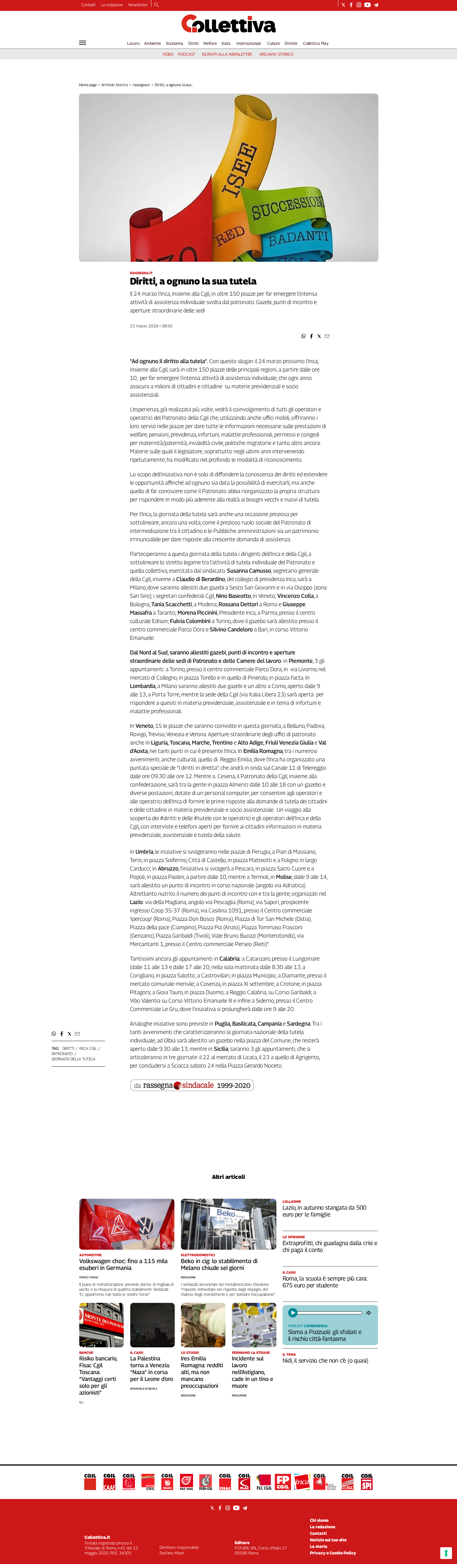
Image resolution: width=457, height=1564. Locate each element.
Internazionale (249, 43)
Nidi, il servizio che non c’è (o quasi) (326, 1360)
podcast (186, 54)
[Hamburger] (82, 42)
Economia (174, 43)
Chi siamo (319, 1520)
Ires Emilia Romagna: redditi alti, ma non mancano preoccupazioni (202, 1372)
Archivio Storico (114, 84)
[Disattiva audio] (369, 1313)
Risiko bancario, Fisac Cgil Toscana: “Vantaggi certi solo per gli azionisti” (98, 1375)
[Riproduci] (293, 1312)
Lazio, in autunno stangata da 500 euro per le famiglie (325, 1211)
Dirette (291, 43)
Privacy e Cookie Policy (333, 1552)
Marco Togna (88, 1277)
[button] (303, 336)
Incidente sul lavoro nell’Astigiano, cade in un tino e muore (252, 1372)
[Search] (156, 5)
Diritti (193, 43)
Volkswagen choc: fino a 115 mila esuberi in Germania (123, 1264)
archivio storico (276, 54)
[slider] (329, 1312)
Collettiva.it (97, 1537)
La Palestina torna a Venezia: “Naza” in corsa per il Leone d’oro (151, 1368)
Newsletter (138, 4)
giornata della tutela (73, 1058)
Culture (273, 43)
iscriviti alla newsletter (227, 54)
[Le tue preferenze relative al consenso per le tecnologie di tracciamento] (446, 1553)
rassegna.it (141, 84)
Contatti (88, 4)
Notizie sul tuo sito (328, 1539)
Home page (88, 84)
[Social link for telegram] (376, 4)
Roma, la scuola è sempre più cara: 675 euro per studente (325, 1282)
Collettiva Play (316, 43)
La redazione (112, 4)
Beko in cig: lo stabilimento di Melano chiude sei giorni (219, 1264)
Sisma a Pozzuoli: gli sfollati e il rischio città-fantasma (325, 1335)
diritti (68, 1048)
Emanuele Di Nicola (143, 1388)
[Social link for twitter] (343, 4)
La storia (318, 1546)
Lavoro (133, 43)
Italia (226, 43)
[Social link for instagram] (359, 4)
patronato (62, 1053)
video (168, 54)
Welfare (210, 43)
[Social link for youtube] (367, 4)
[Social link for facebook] (351, 4)
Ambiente (152, 43)
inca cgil (88, 1048)
